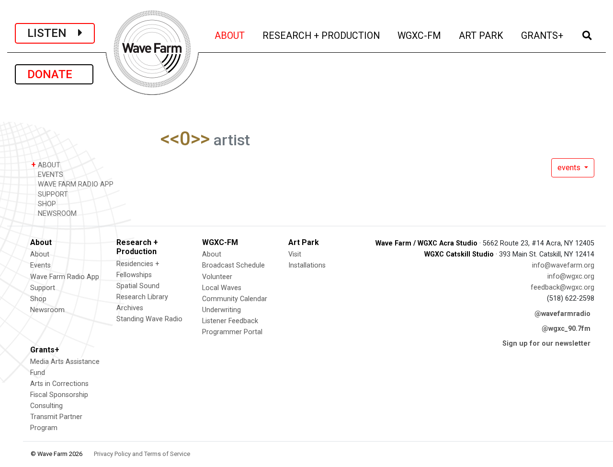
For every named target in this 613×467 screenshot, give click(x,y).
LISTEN (52, 33)
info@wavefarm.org (563, 265)
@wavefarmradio (562, 314)
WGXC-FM (420, 35)
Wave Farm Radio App (64, 277)
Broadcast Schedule (233, 265)
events (569, 167)
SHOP (46, 204)
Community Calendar (234, 299)
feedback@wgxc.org (562, 287)
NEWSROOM (56, 214)
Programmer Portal (232, 332)
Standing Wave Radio (149, 319)
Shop (38, 299)
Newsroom (47, 310)
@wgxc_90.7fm (566, 329)
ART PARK (481, 35)
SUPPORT (52, 194)
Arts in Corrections (59, 384)
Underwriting (221, 310)
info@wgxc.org (570, 276)
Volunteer (217, 277)
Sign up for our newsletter (546, 343)
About (39, 254)
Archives (129, 308)
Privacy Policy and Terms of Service (142, 453)
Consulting (46, 406)
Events (40, 265)
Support (42, 288)
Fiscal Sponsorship (59, 395)
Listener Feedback (230, 321)
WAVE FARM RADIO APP (75, 184)
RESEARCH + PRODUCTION (322, 35)
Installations (307, 265)
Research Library (142, 297)
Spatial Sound (137, 286)
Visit (294, 254)
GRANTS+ (543, 35)
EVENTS (49, 175)
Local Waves (221, 288)
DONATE (54, 74)
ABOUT (230, 35)
